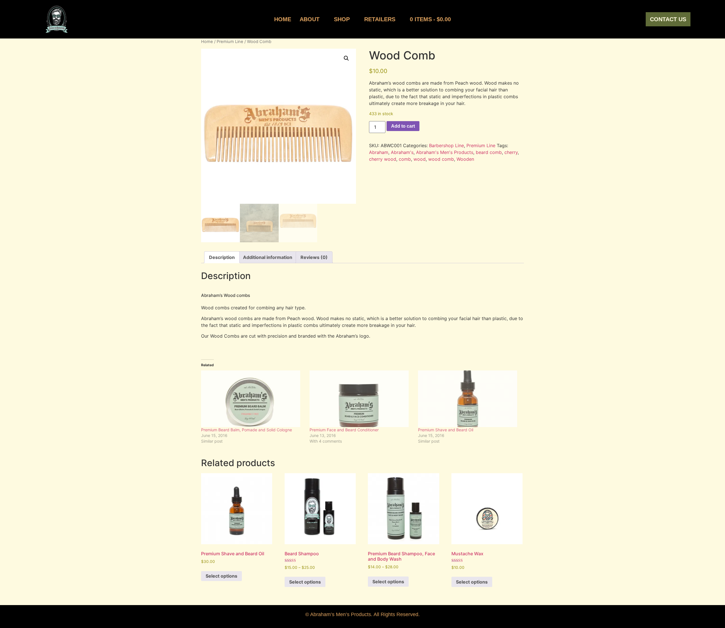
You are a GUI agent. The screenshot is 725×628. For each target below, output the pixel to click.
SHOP (342, 19)
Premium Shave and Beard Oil (445, 429)
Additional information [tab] (267, 257)
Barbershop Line (446, 145)
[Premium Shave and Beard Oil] (469, 398)
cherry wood (382, 159)
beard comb (489, 152)
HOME (282, 19)
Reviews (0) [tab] (314, 257)
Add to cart (403, 126)
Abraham (378, 152)
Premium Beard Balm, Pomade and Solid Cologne (246, 429)
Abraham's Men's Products (444, 152)
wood (419, 159)
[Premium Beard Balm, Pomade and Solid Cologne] (252, 398)
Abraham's (402, 152)
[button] (346, 58)
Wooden (465, 159)
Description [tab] (222, 257)
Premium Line (230, 41)
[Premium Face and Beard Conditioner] (361, 398)
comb (405, 159)
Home (207, 41)
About (309, 19)
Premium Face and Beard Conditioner (344, 429)
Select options (221, 576)
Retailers (379, 19)
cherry (511, 152)
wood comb (441, 159)
